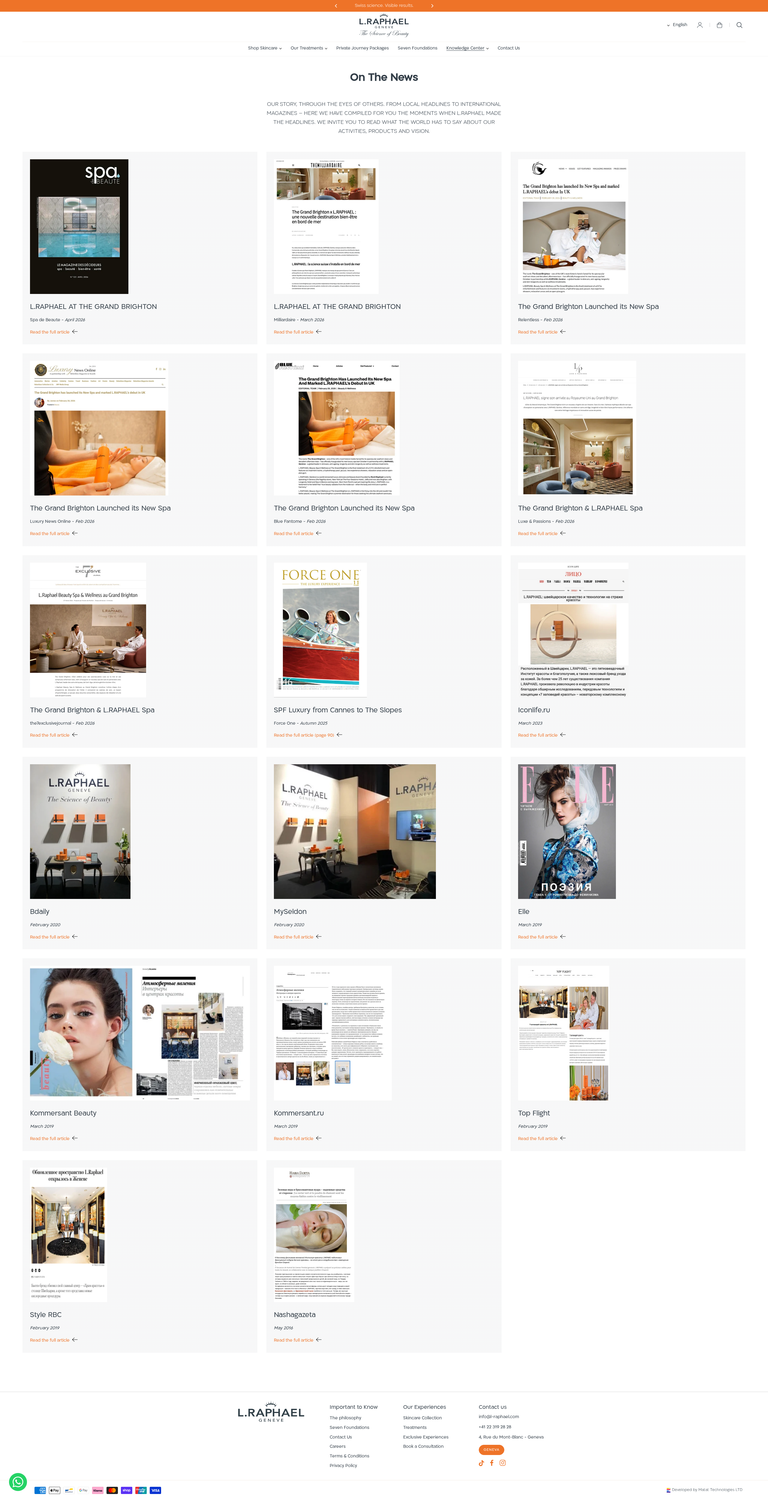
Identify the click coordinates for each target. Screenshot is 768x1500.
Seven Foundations (349, 1428)
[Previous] (432, 6)
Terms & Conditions (349, 1456)
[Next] (336, 6)
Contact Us (341, 1437)
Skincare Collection (422, 1418)
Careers (338, 1447)
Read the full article (50, 332)
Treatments (415, 1428)
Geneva (492, 1450)
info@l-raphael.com (499, 1417)
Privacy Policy (343, 1466)
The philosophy (345, 1418)
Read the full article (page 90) (304, 736)
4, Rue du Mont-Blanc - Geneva (511, 1437)
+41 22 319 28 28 (495, 1427)
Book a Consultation (423, 1447)
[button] (265, 48)
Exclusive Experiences (425, 1437)
